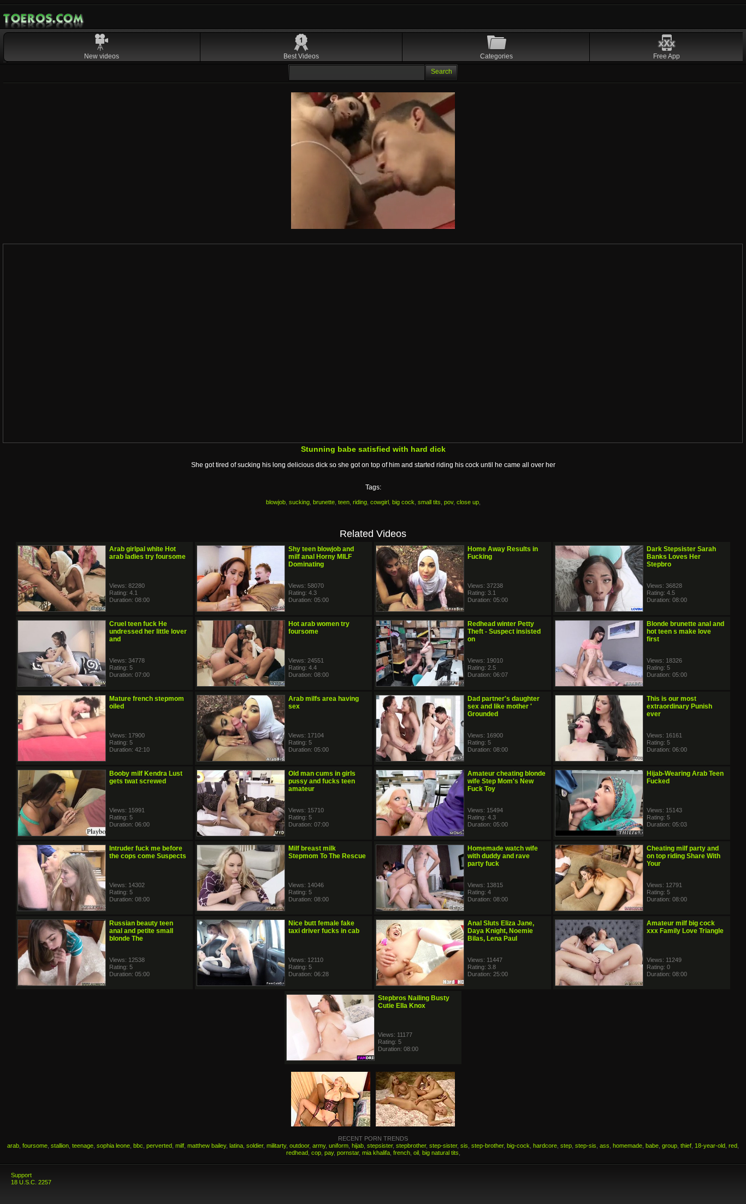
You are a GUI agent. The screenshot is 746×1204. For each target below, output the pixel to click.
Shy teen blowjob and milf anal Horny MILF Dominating (321, 556)
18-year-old (710, 1145)
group (669, 1145)
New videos (101, 56)
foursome (35, 1145)
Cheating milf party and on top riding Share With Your (683, 856)
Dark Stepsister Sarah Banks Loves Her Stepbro (681, 556)
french (401, 1152)
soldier (254, 1145)
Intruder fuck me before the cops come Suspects (147, 852)
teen (344, 502)
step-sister (443, 1145)
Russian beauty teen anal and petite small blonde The (141, 930)
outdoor (299, 1145)
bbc (138, 1145)
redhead (297, 1152)
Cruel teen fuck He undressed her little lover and (148, 631)
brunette (324, 502)
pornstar (348, 1152)
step (566, 1145)
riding (360, 502)
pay (329, 1152)
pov (448, 502)
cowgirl (379, 502)
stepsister (380, 1145)
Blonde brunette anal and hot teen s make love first (685, 631)
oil (416, 1152)
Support (21, 1175)
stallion (60, 1145)
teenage (82, 1145)
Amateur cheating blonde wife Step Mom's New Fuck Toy (506, 781)
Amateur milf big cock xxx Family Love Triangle (685, 927)
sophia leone (113, 1145)
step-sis (585, 1145)
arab (13, 1145)
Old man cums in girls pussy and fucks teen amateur (322, 781)
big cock (403, 502)
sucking (299, 502)
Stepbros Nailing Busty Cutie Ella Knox (413, 1002)
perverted (159, 1145)
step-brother (487, 1145)
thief (685, 1145)
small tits (429, 502)
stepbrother (411, 1145)
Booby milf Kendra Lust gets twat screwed (145, 777)
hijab (358, 1145)
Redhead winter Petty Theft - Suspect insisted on (504, 631)
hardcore (545, 1145)
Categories (496, 56)
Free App (666, 56)
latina (236, 1145)
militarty (276, 1145)
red (733, 1145)
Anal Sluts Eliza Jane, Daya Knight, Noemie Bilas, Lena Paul (500, 930)
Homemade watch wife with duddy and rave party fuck (502, 856)
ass (604, 1145)
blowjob (276, 502)
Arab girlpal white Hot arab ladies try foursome (147, 552)
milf (179, 1145)
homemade (627, 1145)
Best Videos (301, 56)
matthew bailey (206, 1145)
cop (316, 1152)
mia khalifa (376, 1152)
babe (652, 1145)
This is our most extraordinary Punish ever (679, 706)
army (318, 1145)
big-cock (518, 1145)
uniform (338, 1145)
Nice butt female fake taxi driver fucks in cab (323, 927)
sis (464, 1145)
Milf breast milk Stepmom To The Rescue (327, 852)
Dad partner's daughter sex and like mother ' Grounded (503, 706)
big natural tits (440, 1152)
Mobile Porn (44, 18)
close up (468, 502)
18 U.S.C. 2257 (31, 1182)
